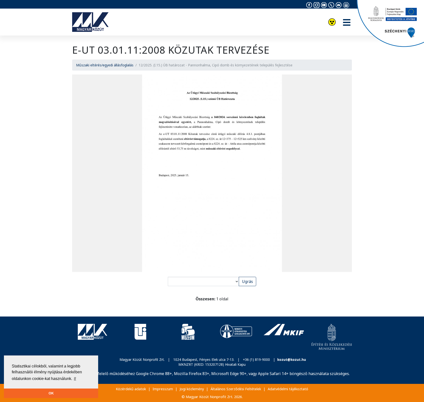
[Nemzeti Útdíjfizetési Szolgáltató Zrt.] (236, 337)
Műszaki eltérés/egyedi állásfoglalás (104, 65)
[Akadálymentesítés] (332, 22)
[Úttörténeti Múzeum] (188, 337)
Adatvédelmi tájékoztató (288, 389)
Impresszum (163, 389)
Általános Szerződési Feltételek (236, 389)
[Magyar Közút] (92, 337)
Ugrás (247, 281)
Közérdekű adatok (131, 389)
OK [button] (51, 393)
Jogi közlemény (192, 389)
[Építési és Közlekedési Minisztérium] (332, 337)
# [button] (75, 379)
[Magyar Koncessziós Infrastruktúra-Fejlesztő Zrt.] (284, 337)
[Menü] (346, 22)
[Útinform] (140, 337)
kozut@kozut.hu (291, 359)
